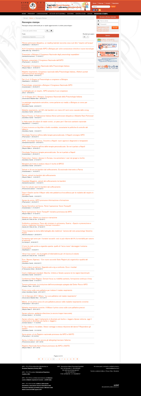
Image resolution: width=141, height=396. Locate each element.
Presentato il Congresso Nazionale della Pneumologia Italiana (45, 66)
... (56, 359)
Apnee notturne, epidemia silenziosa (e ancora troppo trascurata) (47, 313)
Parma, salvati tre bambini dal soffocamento (39, 175)
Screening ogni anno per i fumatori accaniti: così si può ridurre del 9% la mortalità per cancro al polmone (58, 239)
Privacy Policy (109, 371)
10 (70, 359)
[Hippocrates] (67, 6)
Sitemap (100, 3)
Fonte (23, 34)
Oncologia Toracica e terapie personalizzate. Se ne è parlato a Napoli (48, 152)
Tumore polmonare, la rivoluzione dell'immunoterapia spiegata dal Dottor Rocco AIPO (55, 284)
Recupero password (103, 31)
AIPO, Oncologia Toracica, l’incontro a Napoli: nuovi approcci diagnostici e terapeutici (55, 140)
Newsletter (115, 3)
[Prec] (42, 359)
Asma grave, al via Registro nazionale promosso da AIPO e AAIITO (48, 334)
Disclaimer (116, 371)
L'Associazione (42, 14)
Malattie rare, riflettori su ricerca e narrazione (39, 217)
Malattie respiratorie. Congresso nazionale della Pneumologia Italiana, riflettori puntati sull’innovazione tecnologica (55, 72)
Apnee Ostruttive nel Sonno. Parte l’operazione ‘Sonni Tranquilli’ (46, 206)
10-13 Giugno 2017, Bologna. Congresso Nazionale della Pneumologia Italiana (52, 96)
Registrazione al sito (103, 27)
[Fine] (77, 359)
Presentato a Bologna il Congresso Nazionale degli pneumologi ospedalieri (50, 54)
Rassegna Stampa (101, 14)
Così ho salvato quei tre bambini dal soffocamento (41, 186)
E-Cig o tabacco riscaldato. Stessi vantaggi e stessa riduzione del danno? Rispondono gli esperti (56, 327)
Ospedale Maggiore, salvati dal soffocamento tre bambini (44, 181)
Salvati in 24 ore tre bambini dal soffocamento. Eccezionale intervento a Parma (52, 169)
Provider (31, 14)
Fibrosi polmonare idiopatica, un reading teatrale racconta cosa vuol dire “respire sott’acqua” (57, 42)
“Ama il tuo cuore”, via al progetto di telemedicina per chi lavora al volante (50, 253)
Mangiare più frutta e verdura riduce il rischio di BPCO (43, 163)
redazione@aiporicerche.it (112, 368)
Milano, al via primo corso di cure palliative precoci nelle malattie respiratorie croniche (55, 301)
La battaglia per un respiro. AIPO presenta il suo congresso (45, 90)
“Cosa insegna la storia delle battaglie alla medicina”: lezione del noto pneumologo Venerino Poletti (57, 232)
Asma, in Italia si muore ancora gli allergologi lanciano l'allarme (46, 340)
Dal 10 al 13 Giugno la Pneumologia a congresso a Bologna (45, 79)
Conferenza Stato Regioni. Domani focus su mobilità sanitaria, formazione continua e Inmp (57, 278)
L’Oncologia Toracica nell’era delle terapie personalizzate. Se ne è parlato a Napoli (53, 146)
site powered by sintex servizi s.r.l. (110, 387)
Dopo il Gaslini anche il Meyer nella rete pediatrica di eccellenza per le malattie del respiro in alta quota (57, 193)
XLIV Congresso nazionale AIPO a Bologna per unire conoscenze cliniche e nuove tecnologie (58, 48)
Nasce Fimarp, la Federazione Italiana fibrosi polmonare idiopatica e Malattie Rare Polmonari (58, 115)
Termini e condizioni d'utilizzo (97, 371)
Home (94, 3)
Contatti (107, 3)
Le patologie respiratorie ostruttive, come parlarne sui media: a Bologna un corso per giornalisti (54, 103)
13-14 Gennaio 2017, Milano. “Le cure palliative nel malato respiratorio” (49, 296)
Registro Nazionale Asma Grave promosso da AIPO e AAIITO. (46, 345)
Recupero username (103, 29)
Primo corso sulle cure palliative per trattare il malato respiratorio (47, 290)
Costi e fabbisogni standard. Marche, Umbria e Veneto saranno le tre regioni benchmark (56, 273)
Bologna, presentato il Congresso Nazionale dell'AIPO (42, 60)
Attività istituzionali (57, 14)
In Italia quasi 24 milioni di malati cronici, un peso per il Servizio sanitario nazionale (54, 121)
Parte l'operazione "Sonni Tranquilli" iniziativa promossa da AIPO (47, 211)
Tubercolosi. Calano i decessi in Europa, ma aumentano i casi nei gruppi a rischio (53, 158)
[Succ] (74, 359)
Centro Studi (80, 14)
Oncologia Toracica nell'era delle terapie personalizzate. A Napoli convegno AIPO (53, 135)
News (24, 14)
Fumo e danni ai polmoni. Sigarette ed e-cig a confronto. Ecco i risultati (49, 267)
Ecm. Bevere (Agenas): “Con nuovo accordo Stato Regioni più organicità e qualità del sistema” (55, 260)
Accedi (115, 28)
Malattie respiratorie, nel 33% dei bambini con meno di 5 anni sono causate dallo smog (55, 110)
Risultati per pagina (88, 34)
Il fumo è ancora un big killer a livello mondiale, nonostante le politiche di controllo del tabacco (55, 128)
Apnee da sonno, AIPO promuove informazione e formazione (45, 200)
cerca (113, 7)
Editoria (70, 14)
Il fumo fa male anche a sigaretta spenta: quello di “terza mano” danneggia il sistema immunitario (54, 247)
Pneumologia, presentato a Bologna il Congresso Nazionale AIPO (47, 85)
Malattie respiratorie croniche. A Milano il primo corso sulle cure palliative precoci (53, 307)
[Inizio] (39, 359)
